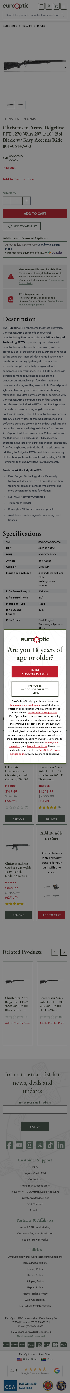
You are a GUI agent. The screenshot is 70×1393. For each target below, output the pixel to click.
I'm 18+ (35, 671)
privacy (48, 742)
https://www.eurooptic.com (25, 704)
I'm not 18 (35, 689)
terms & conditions (37, 746)
